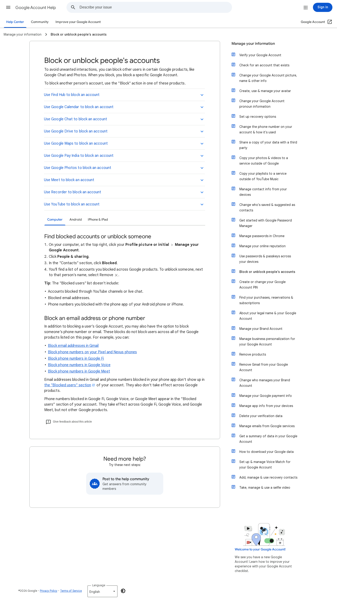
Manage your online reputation (262, 246)
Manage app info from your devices (266, 406)
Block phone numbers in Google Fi (76, 358)
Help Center (15, 22)
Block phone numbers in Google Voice (79, 365)
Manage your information (253, 43)
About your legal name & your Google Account (267, 316)
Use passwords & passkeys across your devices (265, 259)
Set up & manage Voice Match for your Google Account (264, 464)
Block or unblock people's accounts (267, 272)
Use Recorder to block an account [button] (72, 192)
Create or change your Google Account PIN (262, 284)
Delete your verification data (260, 416)
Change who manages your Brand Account (264, 383)
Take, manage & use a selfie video (264, 487)
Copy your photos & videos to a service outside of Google (263, 160)
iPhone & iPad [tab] (98, 219)
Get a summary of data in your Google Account (268, 439)
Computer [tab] (55, 219)
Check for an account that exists (264, 65)
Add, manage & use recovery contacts (268, 477)
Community (40, 22)
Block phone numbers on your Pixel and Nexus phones (92, 352)
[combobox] (156, 7)
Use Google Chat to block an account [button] (75, 119)
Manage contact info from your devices (263, 192)
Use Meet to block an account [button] (69, 180)
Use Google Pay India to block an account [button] (78, 155)
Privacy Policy (48, 590)
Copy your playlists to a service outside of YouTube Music (263, 176)
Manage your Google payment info (265, 396)
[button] (8, 7)
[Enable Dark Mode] (123, 590)
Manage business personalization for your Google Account (267, 341)
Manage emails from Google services (267, 426)
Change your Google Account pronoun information (262, 104)
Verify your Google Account (260, 55)
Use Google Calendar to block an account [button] (78, 107)
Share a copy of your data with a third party (268, 145)
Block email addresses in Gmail (73, 345)
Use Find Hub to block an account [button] (72, 95)
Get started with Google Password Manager (265, 223)
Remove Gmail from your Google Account (263, 367)
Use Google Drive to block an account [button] (76, 131)
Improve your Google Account (78, 22)
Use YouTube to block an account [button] (71, 204)
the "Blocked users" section (67, 385)
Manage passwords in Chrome (262, 236)
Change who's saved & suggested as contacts (267, 207)
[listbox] (102, 591)
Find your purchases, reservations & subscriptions (266, 300)
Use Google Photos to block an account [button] (77, 167)
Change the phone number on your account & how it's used (265, 129)
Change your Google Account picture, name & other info (268, 78)
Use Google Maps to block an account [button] (76, 143)
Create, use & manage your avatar (265, 91)
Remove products (252, 354)
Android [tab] (75, 219)
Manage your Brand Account (260, 329)
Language (98, 585)
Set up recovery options (257, 117)
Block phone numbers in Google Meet (79, 371)
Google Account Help (35, 7)
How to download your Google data (266, 452)
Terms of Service (71, 590)
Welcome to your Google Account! (260, 549)
